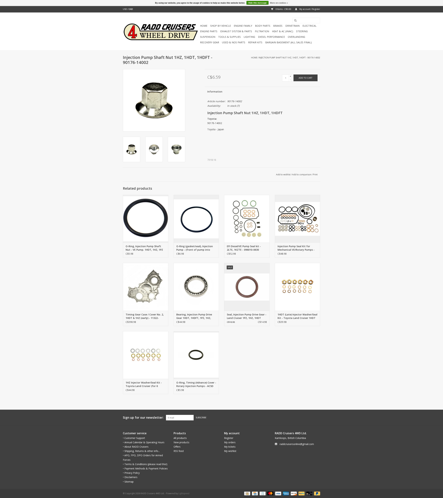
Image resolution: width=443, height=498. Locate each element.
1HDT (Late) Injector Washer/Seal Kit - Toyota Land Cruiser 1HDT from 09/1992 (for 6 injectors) (297, 316)
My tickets (230, 446)
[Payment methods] (247, 493)
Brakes (277, 25)
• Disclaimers (130, 477)
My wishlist (230, 451)
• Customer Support (134, 438)
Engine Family (243, 25)
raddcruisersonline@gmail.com (297, 444)
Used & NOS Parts (233, 42)
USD (125, 9)
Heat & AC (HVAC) (282, 31)
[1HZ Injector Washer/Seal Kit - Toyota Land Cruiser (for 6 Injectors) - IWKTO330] (145, 355)
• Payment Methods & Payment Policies (145, 468)
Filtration (262, 31)
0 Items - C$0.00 (283, 9)
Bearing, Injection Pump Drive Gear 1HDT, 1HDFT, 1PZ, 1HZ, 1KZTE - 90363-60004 (194, 316)
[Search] (294, 21)
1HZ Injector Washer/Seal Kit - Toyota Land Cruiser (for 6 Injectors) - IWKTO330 (144, 384)
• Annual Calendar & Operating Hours (143, 442)
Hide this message (257, 3)
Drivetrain (292, 25)
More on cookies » (279, 3)
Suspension (207, 36)
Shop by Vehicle (220, 25)
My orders (230, 442)
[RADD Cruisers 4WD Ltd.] (161, 31)
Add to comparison (302, 174)
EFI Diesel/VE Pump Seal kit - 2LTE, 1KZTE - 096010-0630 (244, 248)
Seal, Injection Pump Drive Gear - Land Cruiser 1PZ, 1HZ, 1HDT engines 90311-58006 (246, 316)
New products (181, 442)
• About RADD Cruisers (135, 446)
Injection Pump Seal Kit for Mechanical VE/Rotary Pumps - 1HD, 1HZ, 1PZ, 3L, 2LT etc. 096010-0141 (296, 248)
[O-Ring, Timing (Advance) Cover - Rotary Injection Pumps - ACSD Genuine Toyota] (196, 355)
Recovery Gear (209, 42)
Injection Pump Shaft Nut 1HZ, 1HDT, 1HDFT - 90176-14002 (289, 57)
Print (315, 174)
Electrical (309, 25)
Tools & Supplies (229, 36)
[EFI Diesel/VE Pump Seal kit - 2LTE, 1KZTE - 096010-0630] (247, 219)
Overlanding (296, 36)
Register (228, 438)
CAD (131, 9)
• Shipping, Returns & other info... (141, 451)
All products (180, 438)
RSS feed (179, 451)
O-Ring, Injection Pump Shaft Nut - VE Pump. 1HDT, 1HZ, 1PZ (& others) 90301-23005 (144, 248)
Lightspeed (183, 493)
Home (203, 25)
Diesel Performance (271, 36)
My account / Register (309, 9)
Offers (177, 446)
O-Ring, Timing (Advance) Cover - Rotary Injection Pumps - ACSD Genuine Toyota (196, 384)
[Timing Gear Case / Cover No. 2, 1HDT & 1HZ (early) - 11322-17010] (145, 287)
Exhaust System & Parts (236, 31)
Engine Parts (208, 31)
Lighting (249, 36)
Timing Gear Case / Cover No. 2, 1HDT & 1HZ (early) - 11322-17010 (145, 316)
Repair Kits (255, 42)
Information (214, 91)
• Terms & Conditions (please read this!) (145, 464)
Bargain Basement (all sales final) (288, 42)
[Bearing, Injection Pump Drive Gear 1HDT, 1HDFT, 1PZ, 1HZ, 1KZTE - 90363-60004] (196, 287)
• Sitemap (128, 481)
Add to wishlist (283, 174)
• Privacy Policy (131, 472)
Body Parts (262, 25)
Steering (302, 31)
